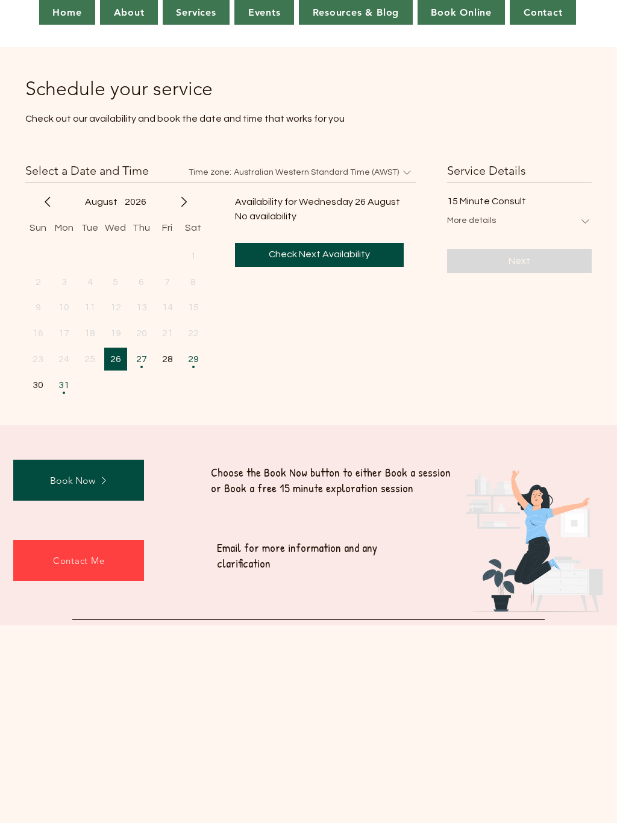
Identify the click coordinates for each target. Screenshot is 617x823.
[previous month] (47, 202)
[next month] (184, 202)
